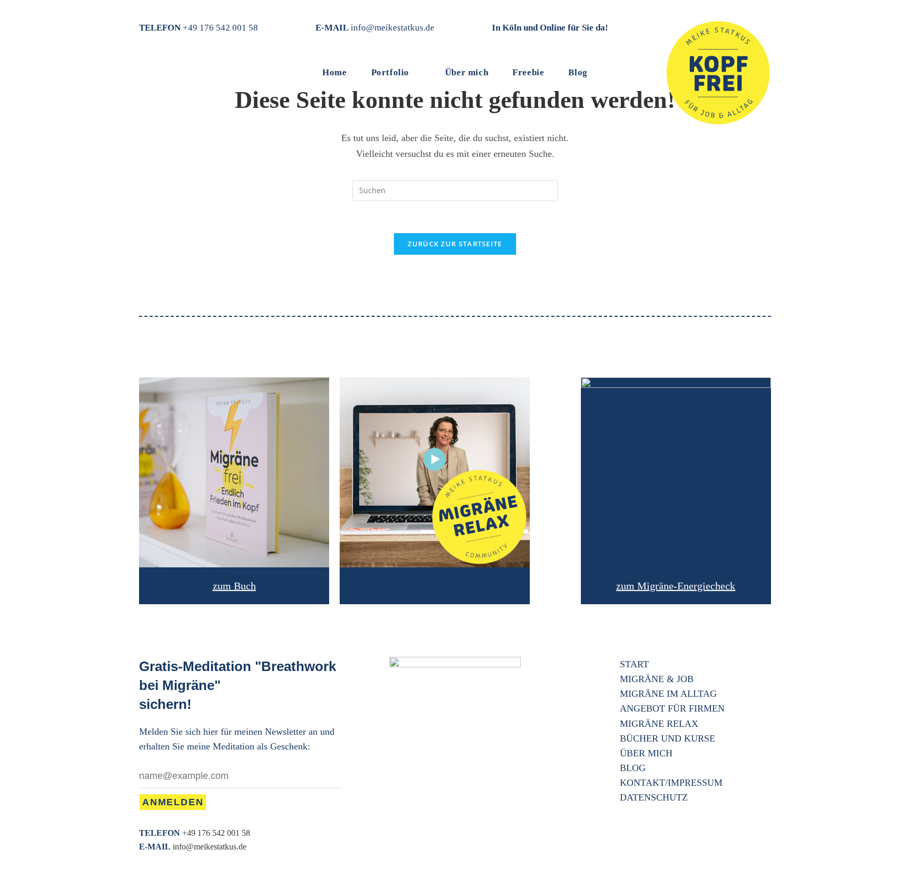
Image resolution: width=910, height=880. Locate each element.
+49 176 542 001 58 (220, 28)
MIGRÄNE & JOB (657, 679)
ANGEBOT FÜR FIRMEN (672, 708)
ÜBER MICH (646, 753)
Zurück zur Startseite (455, 243)
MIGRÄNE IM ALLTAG (668, 693)
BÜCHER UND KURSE (667, 738)
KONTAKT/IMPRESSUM (671, 782)
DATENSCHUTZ (654, 797)
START (634, 664)
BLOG (633, 768)
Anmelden (172, 802)
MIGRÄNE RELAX (659, 723)
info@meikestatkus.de (392, 28)
